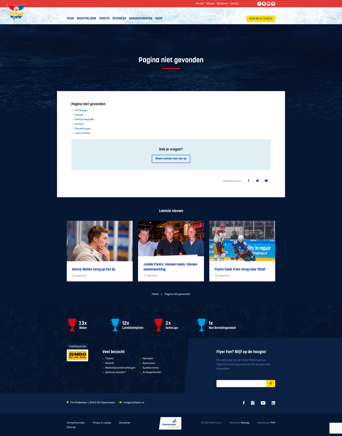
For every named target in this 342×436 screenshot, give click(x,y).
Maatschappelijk (84, 119)
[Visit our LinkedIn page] (273, 4)
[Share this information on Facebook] (248, 181)
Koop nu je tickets (260, 18)
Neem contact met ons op (171, 158)
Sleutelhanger (82, 128)
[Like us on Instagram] (264, 4)
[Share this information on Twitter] (257, 181)
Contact (79, 124)
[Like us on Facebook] (259, 4)
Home (155, 294)
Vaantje (78, 115)
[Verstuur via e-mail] (266, 181)
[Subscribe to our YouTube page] (269, 4)
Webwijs (245, 423)
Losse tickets (82, 133)
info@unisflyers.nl (133, 402)
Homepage (80, 110)
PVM (273, 423)
